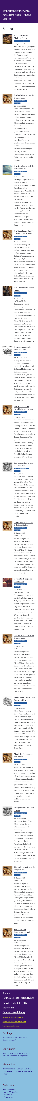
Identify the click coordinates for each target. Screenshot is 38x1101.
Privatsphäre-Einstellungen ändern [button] (13, 1017)
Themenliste (9, 1064)
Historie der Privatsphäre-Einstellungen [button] (14, 1021)
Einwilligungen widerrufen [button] (11, 1026)
